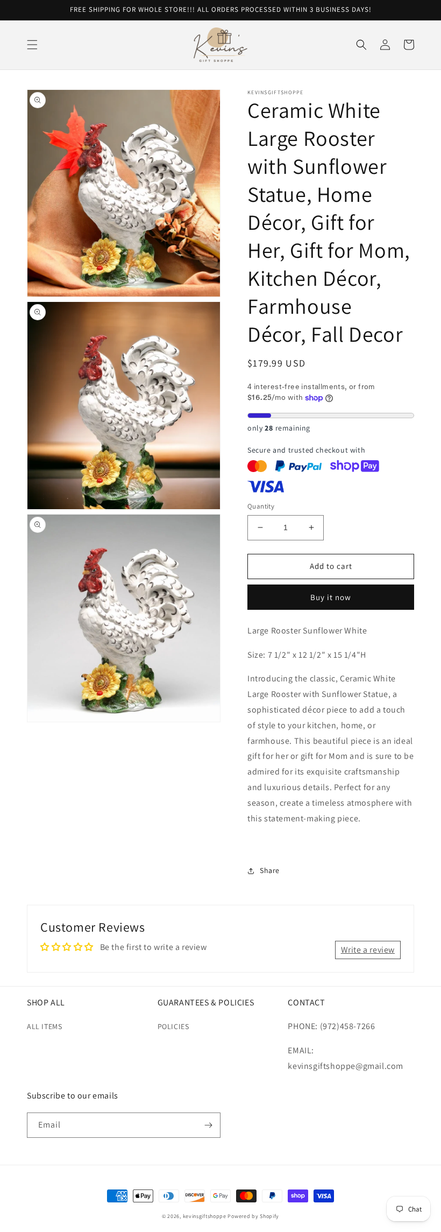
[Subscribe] (208, 1125)
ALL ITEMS (44, 1026)
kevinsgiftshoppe (204, 1216)
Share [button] (270, 870)
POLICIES (173, 1026)
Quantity (260, 506)
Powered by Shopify (253, 1216)
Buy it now (330, 597)
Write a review (368, 949)
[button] (32, 45)
